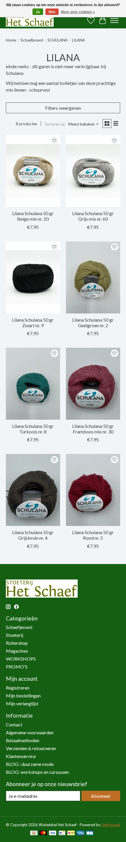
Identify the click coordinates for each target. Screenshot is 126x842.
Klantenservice (21, 756)
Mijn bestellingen (23, 695)
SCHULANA (57, 40)
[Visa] (53, 833)
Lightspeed (110, 824)
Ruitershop (17, 643)
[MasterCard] (43, 833)
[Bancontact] (62, 833)
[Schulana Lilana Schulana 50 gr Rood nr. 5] (93, 490)
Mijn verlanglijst (22, 703)
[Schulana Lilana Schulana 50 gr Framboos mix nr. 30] (93, 384)
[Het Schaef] (30, 20)
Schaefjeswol (32, 40)
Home (11, 40)
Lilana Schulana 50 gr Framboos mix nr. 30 (93, 428)
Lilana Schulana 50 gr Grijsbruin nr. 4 (33, 535)
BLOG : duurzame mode (30, 764)
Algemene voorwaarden (30, 732)
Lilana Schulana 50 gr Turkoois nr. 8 (33, 428)
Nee (52, 12)
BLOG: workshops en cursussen (37, 772)
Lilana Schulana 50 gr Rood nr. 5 (93, 535)
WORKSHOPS (21, 658)
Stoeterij (14, 635)
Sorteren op (55, 124)
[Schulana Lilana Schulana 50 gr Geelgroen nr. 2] (93, 277)
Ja (38, 12)
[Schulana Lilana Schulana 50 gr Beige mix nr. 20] (33, 171)
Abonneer (101, 796)
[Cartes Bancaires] (89, 833)
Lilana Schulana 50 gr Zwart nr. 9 (33, 322)
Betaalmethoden (22, 740)
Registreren (17, 687)
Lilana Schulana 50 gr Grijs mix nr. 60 (93, 216)
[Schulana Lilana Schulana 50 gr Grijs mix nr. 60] (93, 171)
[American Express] (80, 833)
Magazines (17, 651)
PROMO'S (17, 666)
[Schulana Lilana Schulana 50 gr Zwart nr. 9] (33, 277)
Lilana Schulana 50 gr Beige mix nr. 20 (33, 216)
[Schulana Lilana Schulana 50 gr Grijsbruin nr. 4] (33, 490)
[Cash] (34, 833)
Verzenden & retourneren (31, 748)
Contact (14, 724)
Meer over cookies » (78, 12)
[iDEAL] (71, 833)
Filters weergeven (63, 108)
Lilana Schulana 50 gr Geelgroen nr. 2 (93, 322)
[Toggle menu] (114, 20)
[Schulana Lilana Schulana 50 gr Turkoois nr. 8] (33, 384)
